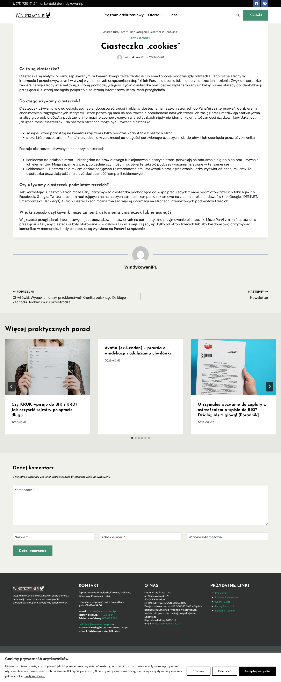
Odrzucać (224, 671)
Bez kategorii (138, 32)
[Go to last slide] (11, 386)
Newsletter (258, 295)
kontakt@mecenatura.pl (166, 623)
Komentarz (25, 489)
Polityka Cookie (34, 676)
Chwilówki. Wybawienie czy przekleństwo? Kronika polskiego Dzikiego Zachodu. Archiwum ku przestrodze (69, 297)
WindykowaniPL (135, 57)
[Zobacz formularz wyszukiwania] (238, 15)
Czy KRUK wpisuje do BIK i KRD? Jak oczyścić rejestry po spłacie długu (44, 410)
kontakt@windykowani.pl (64, 3)
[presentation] (47, 367)
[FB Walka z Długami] (264, 3)
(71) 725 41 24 (26, 3)
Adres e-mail (113, 537)
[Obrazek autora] (119, 57)
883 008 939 (109, 618)
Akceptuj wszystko (257, 671)
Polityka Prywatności (227, 597)
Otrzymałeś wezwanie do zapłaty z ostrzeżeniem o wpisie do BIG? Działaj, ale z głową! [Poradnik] (232, 410)
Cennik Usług (222, 601)
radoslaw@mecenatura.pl (94, 624)
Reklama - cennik (225, 610)
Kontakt (256, 15)
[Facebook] (256, 3)
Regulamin (221, 593)
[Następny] (269, 386)
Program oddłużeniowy (123, 15)
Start (124, 32)
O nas (172, 15)
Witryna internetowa (205, 537)
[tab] (132, 438)
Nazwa (21, 537)
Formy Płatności (224, 606)
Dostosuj (198, 671)
